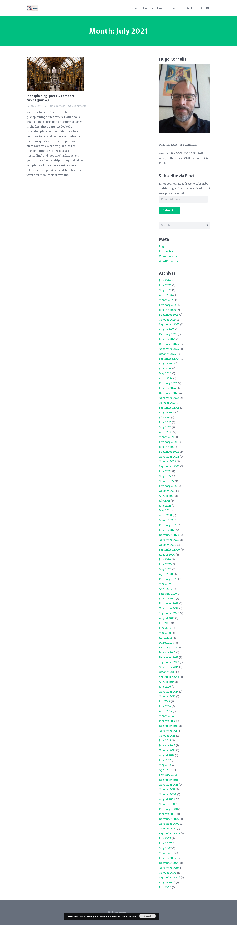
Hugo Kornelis (56, 106)
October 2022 (167, 461)
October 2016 (167, 672)
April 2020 (166, 574)
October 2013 (167, 735)
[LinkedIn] (207, 8)
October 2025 (167, 319)
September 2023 (169, 407)
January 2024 (167, 388)
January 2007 (167, 858)
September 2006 (169, 877)
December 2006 (169, 862)
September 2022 (169, 466)
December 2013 (168, 725)
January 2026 (167, 309)
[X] (202, 8)
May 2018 (165, 632)
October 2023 (167, 402)
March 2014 (166, 716)
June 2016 (165, 686)
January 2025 (167, 339)
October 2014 (167, 696)
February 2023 (168, 442)
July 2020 (165, 559)
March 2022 (166, 481)
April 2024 (166, 378)
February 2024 (168, 383)
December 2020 (169, 535)
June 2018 (165, 627)
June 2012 (165, 760)
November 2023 (169, 397)
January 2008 (167, 813)
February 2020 (168, 579)
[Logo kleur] (32, 8)
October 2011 (167, 789)
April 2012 (165, 770)
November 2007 (169, 823)
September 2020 (169, 549)
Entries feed (167, 251)
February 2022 (168, 486)
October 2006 (167, 872)
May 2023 (165, 427)
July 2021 (164, 500)
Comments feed (169, 256)
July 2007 (165, 838)
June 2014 (165, 706)
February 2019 (168, 593)
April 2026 (166, 295)
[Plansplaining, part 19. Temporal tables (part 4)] (55, 74)
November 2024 (169, 348)
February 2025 (168, 334)
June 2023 (165, 422)
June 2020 (165, 564)
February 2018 (168, 647)
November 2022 (169, 456)
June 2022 (165, 471)
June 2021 (165, 505)
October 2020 (167, 544)
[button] (164, 8)
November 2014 (168, 691)
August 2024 (167, 363)
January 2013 (167, 745)
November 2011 (168, 784)
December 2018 (168, 603)
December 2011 (168, 779)
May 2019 (165, 583)
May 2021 (165, 510)
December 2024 (169, 344)
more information (128, 916)
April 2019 (165, 588)
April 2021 (165, 515)
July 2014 (164, 701)
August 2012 (166, 755)
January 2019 (167, 598)
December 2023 (169, 393)
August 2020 (167, 554)
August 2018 (166, 618)
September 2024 (169, 358)
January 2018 (167, 652)
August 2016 (166, 681)
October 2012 (167, 750)
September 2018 (169, 613)
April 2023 (165, 432)
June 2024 (165, 368)
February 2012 (168, 774)
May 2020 (165, 569)
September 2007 (169, 833)
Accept (147, 916)
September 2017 (169, 662)
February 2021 (168, 525)
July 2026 (165, 280)
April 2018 (165, 637)
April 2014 (165, 711)
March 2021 (166, 520)
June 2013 (165, 740)
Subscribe (169, 210)
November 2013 (168, 730)
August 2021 (166, 495)
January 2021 (167, 530)
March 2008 (167, 804)
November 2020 (169, 539)
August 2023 (167, 412)
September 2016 (169, 676)
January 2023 (167, 446)
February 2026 (168, 305)
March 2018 (166, 642)
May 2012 (165, 765)
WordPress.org (168, 261)
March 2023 (166, 437)
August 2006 (167, 882)
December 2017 (168, 657)
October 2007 (167, 828)
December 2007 (169, 818)
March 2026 (166, 300)
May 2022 (165, 476)
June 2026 (165, 285)
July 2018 (164, 623)
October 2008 (167, 794)
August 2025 (167, 329)
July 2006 (165, 887)
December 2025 (169, 314)
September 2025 (169, 324)
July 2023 (164, 417)
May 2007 (165, 848)
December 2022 (169, 451)
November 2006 (169, 867)
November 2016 (168, 667)
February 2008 (168, 809)
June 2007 (165, 843)
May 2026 (165, 290)
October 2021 (167, 490)
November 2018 (169, 608)
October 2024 (167, 353)
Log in (163, 246)
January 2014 (167, 721)
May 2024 (165, 373)
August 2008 (167, 799)
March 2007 (167, 853)
